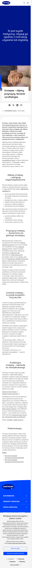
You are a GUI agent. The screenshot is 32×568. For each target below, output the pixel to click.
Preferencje (21, 559)
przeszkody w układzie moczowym (17, 259)
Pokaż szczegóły (14, 564)
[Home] (6, 3)
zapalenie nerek (15, 253)
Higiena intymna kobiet (10, 392)
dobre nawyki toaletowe (9, 409)
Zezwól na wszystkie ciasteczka (15, 553)
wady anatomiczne (16, 255)
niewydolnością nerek (8, 160)
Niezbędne (11, 559)
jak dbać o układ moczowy (15, 420)
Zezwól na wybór (15, 548)
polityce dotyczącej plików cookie (17, 543)
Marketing (22, 561)
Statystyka (12, 561)
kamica (21, 257)
